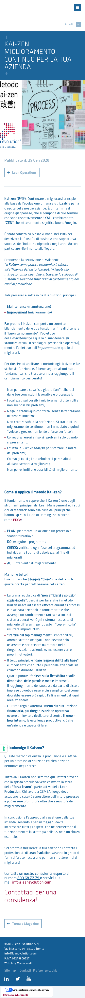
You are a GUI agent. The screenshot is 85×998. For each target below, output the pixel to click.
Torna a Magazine (25, 924)
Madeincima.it (24, 963)
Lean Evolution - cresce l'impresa (32, 11)
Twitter (18, 979)
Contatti (25, 970)
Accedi (69, 24)
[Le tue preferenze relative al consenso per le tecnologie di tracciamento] (4, 748)
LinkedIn (7, 979)
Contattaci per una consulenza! (30, 896)
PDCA (17, 520)
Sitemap (10, 970)
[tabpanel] (42, 114)
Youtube (29, 979)
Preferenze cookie (45, 970)
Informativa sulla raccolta (15, 995)
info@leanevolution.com (31, 882)
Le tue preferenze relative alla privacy (31, 990)
